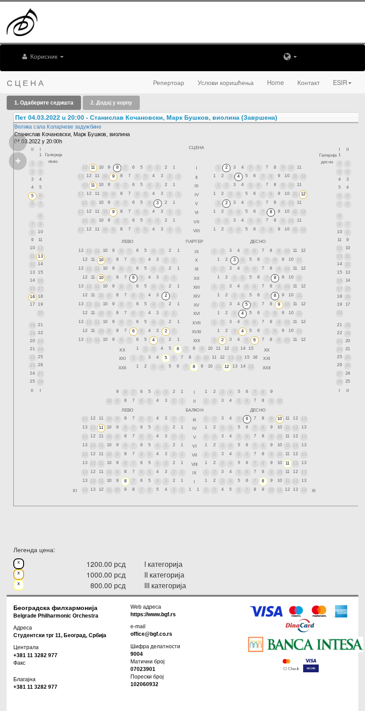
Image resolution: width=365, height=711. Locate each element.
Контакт (308, 82)
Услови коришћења (226, 82)
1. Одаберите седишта (43, 103)
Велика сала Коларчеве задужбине (57, 127)
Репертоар (168, 82)
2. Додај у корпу (111, 103)
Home (275, 82)
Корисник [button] (43, 56)
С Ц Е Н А (25, 82)
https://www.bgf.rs (153, 614)
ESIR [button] (340, 82)
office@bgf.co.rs (151, 634)
